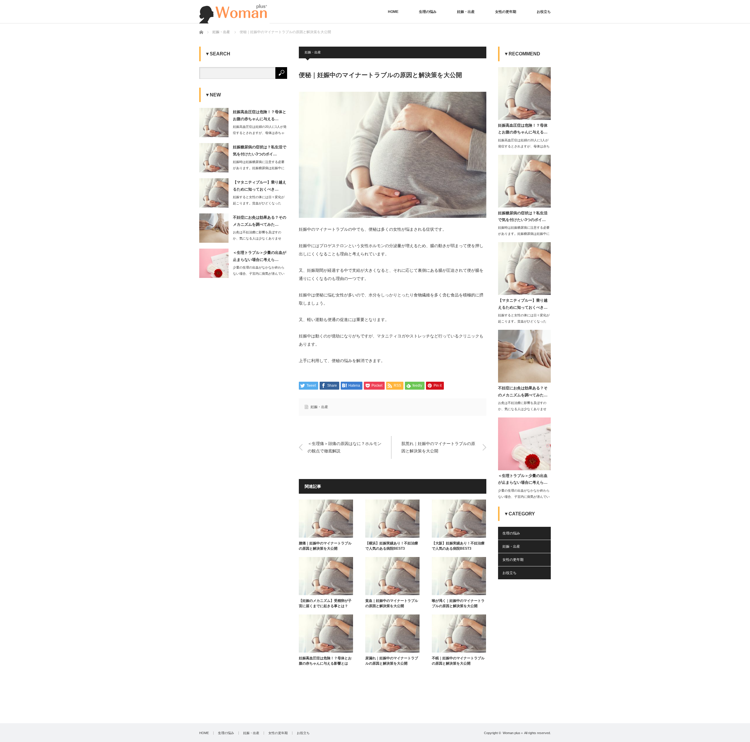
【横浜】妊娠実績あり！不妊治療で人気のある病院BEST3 (391, 546)
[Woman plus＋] (234, 11)
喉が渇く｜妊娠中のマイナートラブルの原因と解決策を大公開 (458, 603)
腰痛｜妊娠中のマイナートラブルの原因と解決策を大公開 (325, 546)
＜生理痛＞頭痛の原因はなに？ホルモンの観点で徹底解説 (344, 447)
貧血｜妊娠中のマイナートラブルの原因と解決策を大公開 (391, 603)
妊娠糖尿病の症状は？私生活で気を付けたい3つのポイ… (259, 150)
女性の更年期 (505, 12)
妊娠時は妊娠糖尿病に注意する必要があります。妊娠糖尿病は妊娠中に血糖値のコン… (258, 168)
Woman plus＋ (513, 733)
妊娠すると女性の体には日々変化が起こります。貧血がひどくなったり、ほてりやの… (258, 203)
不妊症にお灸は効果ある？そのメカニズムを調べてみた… (259, 220)
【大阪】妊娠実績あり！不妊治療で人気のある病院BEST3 (458, 546)
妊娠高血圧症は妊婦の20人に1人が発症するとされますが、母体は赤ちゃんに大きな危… (260, 133)
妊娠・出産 (466, 12)
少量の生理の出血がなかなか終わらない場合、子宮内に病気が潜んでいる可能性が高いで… (258, 273)
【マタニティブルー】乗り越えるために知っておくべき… (259, 185)
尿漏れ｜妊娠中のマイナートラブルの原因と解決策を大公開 (391, 660)
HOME (393, 12)
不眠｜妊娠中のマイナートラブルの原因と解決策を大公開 (458, 660)
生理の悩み (428, 12)
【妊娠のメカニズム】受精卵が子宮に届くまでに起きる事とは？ (325, 603)
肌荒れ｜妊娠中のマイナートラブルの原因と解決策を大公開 (438, 447)
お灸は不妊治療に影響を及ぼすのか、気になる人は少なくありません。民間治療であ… (257, 238)
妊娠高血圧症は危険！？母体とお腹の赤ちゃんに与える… (259, 115)
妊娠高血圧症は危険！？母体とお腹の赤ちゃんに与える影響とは (325, 660)
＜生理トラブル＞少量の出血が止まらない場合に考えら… (259, 256)
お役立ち (544, 12)
